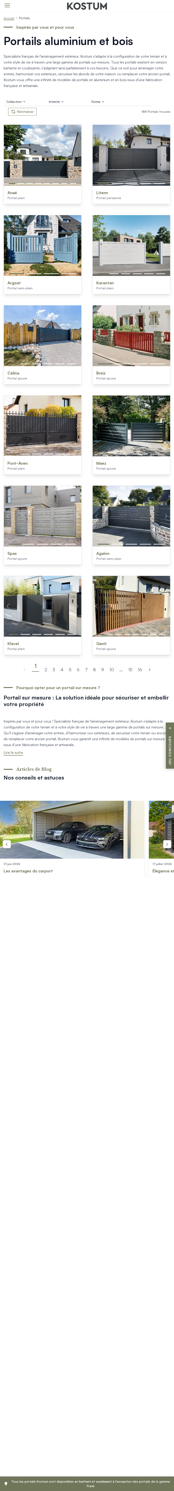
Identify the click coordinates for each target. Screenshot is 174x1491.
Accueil (9, 18)
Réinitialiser (25, 111)
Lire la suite (13, 752)
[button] (12, 183)
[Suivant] (149, 669)
